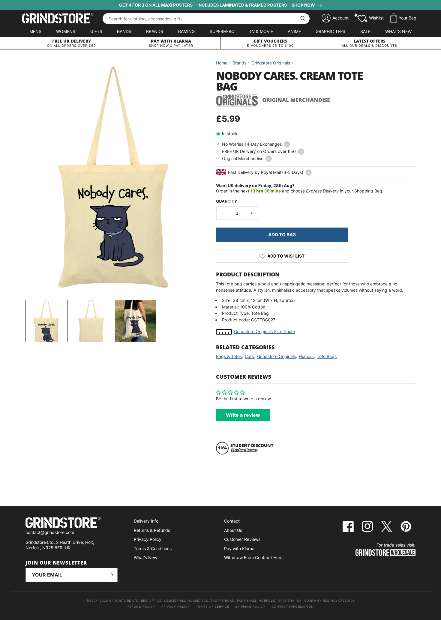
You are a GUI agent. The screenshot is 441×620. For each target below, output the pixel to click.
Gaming (186, 31)
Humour (306, 356)
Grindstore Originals (276, 356)
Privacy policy (175, 606)
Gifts (96, 31)
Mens (35, 31)
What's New (398, 31)
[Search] (303, 18)
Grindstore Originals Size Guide (264, 331)
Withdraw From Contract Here (253, 557)
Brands (154, 31)
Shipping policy (250, 606)
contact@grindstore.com (50, 532)
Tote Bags (327, 356)
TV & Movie (261, 31)
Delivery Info (146, 520)
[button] (403, 18)
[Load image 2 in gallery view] (91, 321)
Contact (232, 520)
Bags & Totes (229, 356)
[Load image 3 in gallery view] (136, 321)
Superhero (222, 31)
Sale (365, 31)
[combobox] (206, 18)
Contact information (293, 606)
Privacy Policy (147, 539)
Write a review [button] (243, 415)
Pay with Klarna (239, 548)
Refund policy (141, 606)
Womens (65, 31)
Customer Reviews (242, 539)
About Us (233, 530)
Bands (124, 31)
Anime (294, 31)
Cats (249, 356)
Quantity (226, 201)
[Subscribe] (110, 575)
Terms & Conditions (153, 548)
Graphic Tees (330, 31)
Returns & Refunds (152, 530)
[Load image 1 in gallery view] (46, 321)
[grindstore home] (72, 523)
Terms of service (212, 606)
